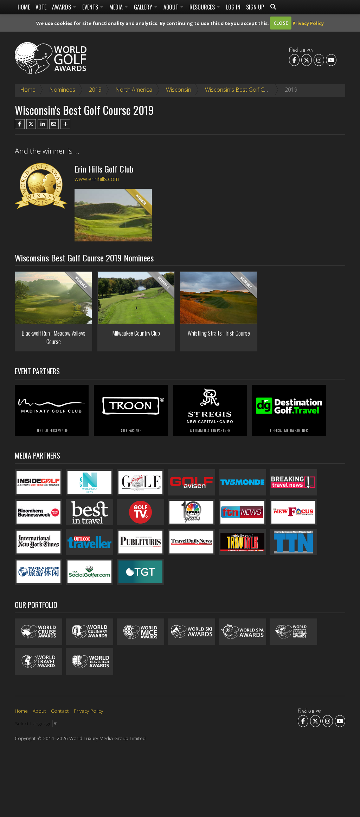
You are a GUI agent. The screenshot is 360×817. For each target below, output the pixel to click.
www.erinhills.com (97, 179)
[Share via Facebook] (19, 124)
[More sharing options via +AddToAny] (65, 124)
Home (24, 7)
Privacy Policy (308, 23)
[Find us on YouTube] (331, 60)
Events (90, 7)
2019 (95, 89)
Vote (41, 7)
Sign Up (255, 7)
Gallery (144, 7)
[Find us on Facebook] (294, 60)
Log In (233, 7)
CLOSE (281, 23)
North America (133, 89)
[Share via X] (31, 124)
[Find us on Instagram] (319, 60)
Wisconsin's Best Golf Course (242, 89)
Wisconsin (178, 89)
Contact (60, 710)
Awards (62, 7)
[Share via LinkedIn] (42, 124)
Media (116, 7)
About (171, 7)
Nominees (62, 89)
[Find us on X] (306, 60)
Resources (202, 7)
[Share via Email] (54, 124)
